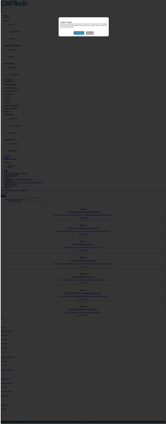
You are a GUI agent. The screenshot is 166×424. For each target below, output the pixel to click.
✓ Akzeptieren (79, 33)
